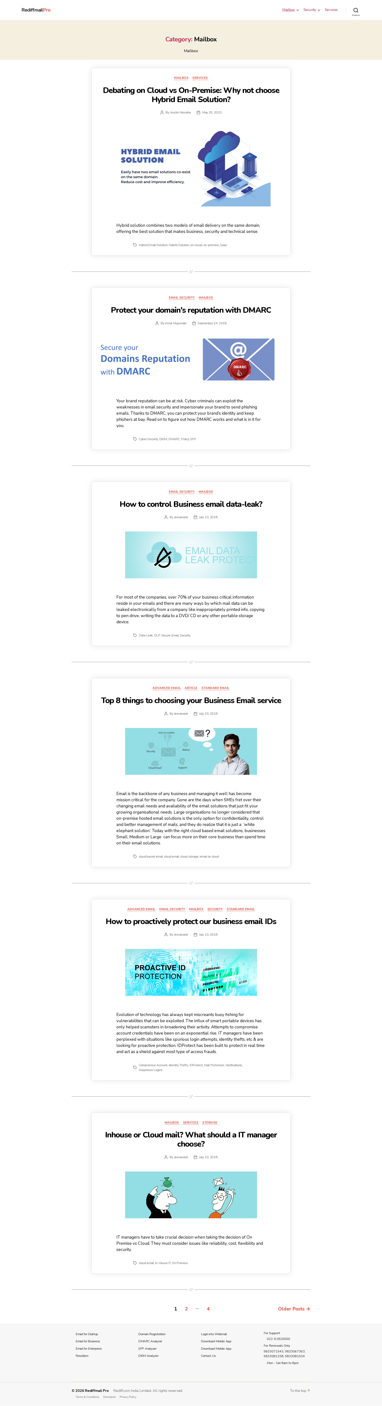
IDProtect (196, 1065)
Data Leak (146, 635)
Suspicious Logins (150, 1070)
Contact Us (208, 1356)
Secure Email (170, 635)
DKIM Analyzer (148, 1356)
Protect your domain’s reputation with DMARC (191, 310)
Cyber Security (148, 439)
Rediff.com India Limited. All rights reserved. (148, 1390)
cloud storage (189, 856)
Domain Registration (152, 1334)
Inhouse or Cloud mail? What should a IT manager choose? (191, 1139)
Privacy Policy (128, 1397)
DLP (157, 635)
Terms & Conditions (87, 1397)
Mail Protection (214, 1065)
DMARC (174, 439)
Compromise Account (153, 1065)
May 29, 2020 (212, 112)
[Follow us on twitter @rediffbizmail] (265, 1370)
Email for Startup (87, 1334)
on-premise (211, 245)
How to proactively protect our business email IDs (191, 921)
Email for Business (88, 1341)
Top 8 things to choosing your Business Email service (191, 700)
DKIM (163, 439)
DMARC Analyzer (150, 1341)
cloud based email (151, 856)
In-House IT (163, 1263)
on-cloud (196, 245)
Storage (209, 1123)
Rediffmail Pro (97, 1390)
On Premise (180, 1263)
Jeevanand (181, 517)
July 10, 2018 (208, 517)
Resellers (82, 1356)
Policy (185, 439)
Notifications (234, 1065)
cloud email (171, 856)
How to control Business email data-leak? (191, 504)
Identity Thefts (178, 1065)
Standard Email (215, 688)
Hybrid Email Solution (153, 245)
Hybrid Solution (179, 245)
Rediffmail (35, 10)
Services (331, 10)
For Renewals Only (277, 1345)
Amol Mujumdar (175, 323)
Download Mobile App (216, 1341)
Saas (223, 245)
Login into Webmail (214, 1334)
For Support (272, 1333)
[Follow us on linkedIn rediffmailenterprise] (269, 1370)
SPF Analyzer (147, 1348)
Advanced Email (167, 688)
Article (191, 688)
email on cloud (209, 856)
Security (310, 10)
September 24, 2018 (212, 323)
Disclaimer (109, 1397)
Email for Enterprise (89, 1348)
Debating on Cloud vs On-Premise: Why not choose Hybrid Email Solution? (191, 95)
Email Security (182, 298)
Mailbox (288, 10)
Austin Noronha (180, 112)
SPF (193, 439)
